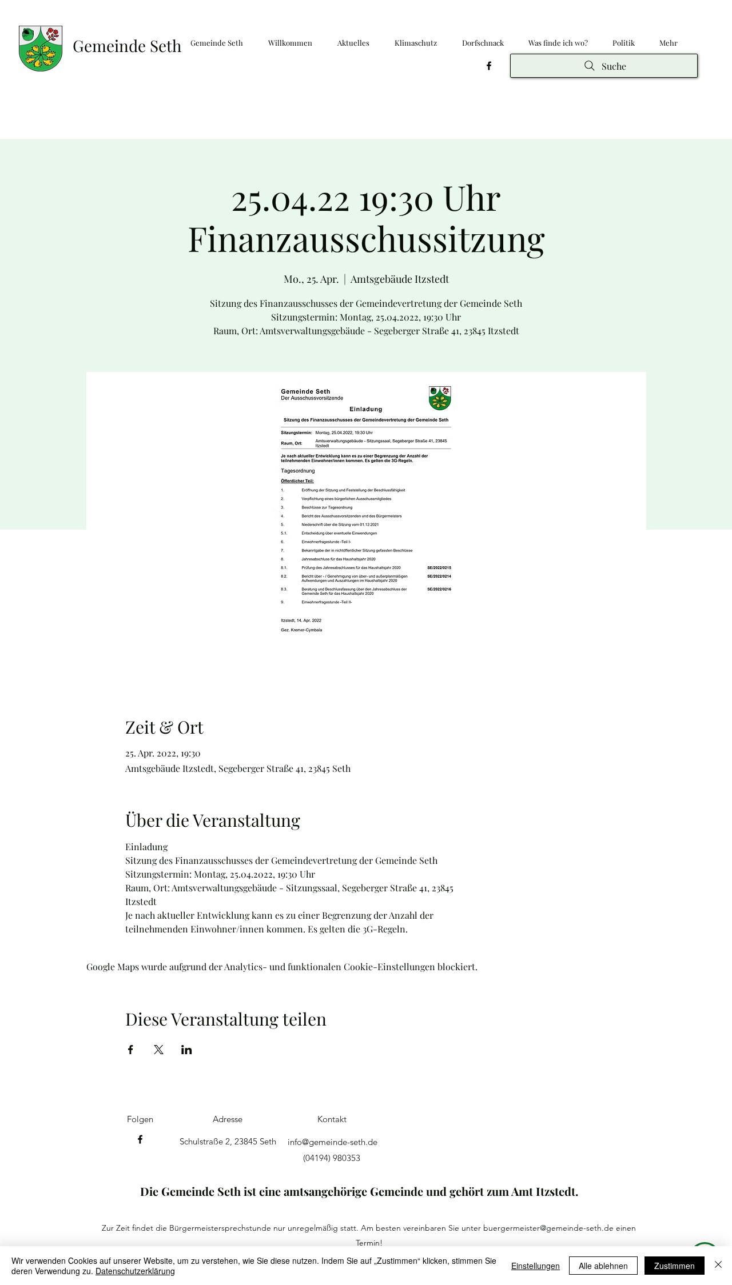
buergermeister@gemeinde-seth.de (548, 1228)
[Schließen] (718, 1265)
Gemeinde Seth (127, 45)
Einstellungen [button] (535, 1265)
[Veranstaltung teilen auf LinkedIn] (186, 1049)
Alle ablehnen (603, 1265)
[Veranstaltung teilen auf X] (158, 1049)
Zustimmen (674, 1265)
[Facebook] (489, 65)
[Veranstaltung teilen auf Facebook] (130, 1049)
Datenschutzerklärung (135, 1270)
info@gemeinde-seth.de (332, 1141)
